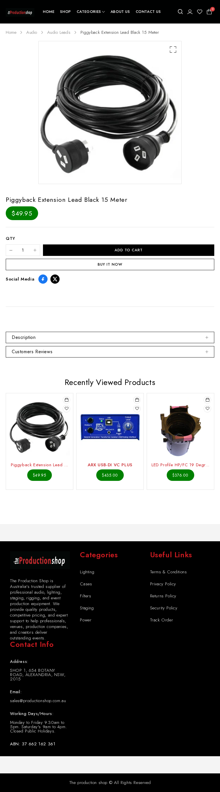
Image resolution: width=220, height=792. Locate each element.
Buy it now (110, 264)
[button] (173, 49)
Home (11, 32)
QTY (10, 239)
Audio (31, 32)
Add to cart (129, 250)
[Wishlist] (200, 12)
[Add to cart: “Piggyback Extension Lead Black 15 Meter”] (66, 400)
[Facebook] (43, 279)
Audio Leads (59, 32)
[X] (55, 279)
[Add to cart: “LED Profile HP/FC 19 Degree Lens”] (207, 400)
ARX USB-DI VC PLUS (110, 465)
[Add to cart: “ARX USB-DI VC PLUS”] (137, 400)
